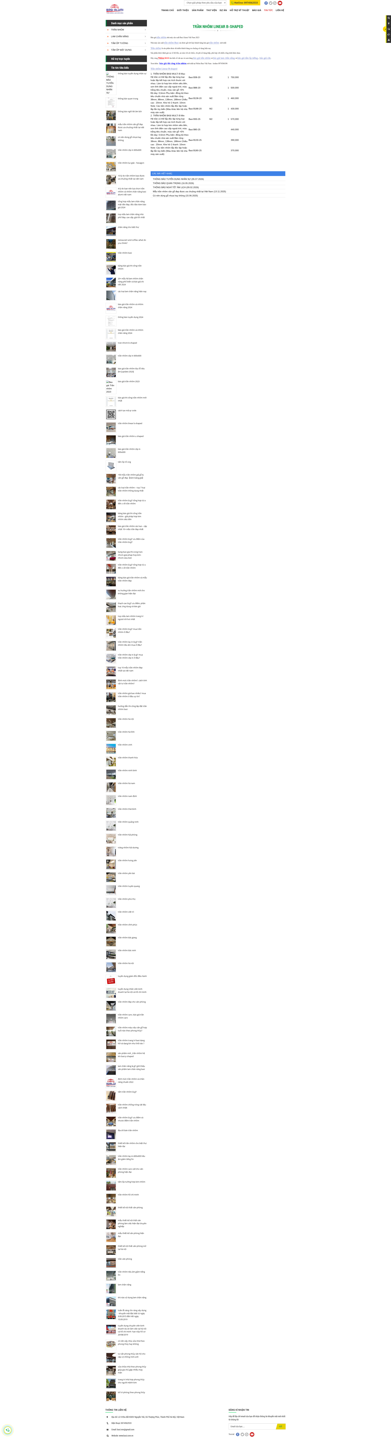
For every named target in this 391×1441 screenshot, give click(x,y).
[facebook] (266, 2)
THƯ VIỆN (211, 10)
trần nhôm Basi (171, 42)
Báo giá (256, 10)
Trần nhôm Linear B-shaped (164, 68)
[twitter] (270, 2)
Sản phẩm (197, 10)
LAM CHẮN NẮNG (120, 36)
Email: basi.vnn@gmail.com (122, 1429)
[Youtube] (280, 2)
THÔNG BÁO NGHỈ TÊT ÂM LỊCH (169, 187)
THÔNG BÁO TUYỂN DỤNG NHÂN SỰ (172, 179)
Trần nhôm (156, 48)
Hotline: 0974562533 (246, 2)
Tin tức (268, 10)
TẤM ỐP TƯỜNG (119, 43)
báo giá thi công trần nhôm (172, 63)
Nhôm (161, 58)
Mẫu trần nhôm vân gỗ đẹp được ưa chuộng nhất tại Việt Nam (183, 191)
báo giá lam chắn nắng (224, 58)
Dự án (223, 10)
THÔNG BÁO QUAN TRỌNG (167, 183)
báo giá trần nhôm (201, 58)
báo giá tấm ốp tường (248, 58)
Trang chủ (167, 10)
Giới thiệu (183, 10)
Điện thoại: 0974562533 (121, 1423)
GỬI (280, 1426)
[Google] (275, 2)
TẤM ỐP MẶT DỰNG (121, 50)
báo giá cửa (265, 58)
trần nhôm (161, 37)
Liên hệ (280, 10)
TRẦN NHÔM (117, 29)
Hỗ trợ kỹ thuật (239, 10)
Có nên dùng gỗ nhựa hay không (169, 195)
